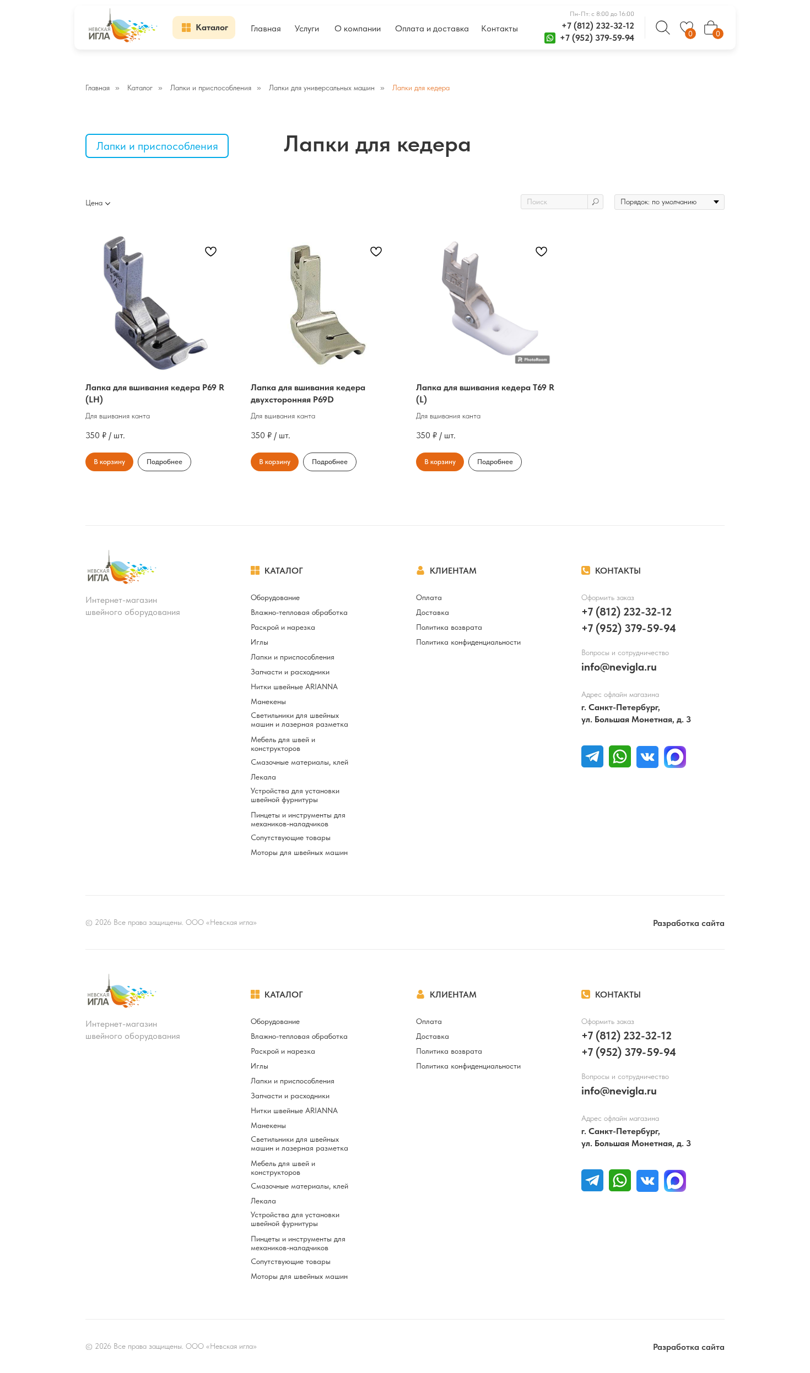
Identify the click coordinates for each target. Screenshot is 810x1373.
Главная (97, 87)
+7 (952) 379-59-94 (597, 37)
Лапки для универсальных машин (322, 87)
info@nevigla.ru (619, 666)
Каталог (140, 87)
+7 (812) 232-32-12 (597, 25)
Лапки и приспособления (210, 87)
